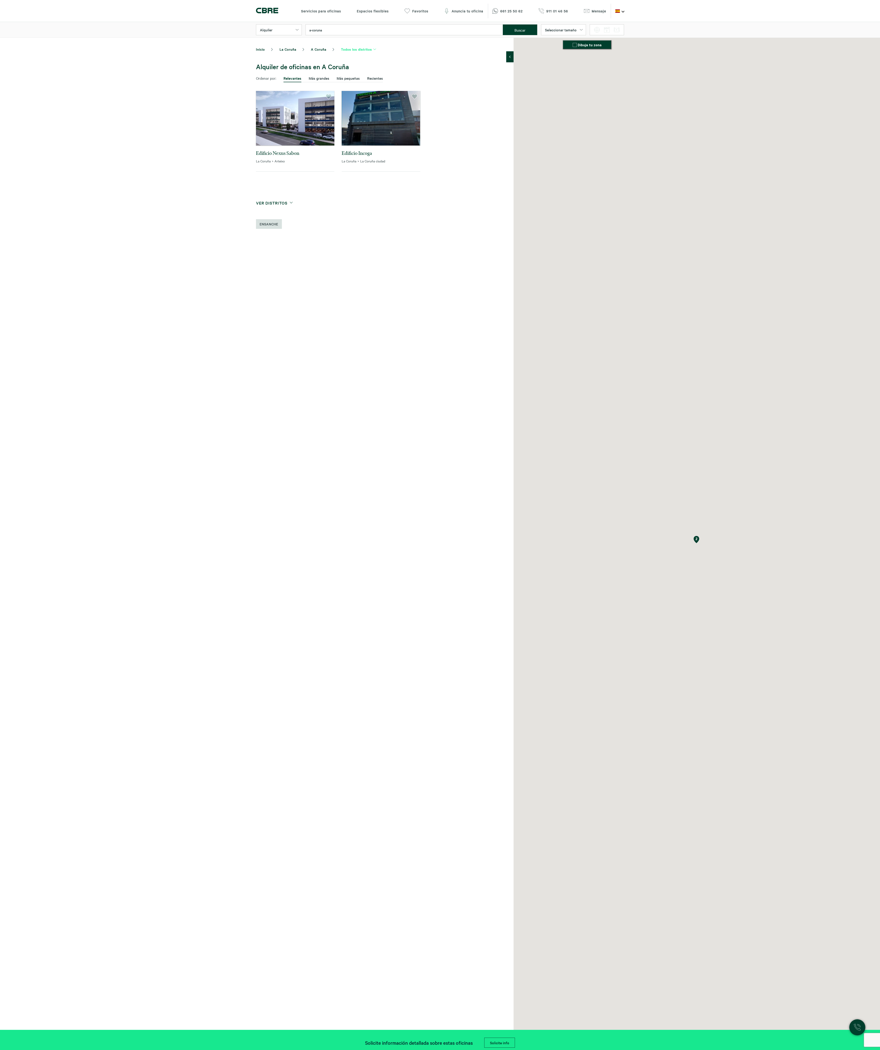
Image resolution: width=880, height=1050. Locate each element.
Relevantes (292, 78)
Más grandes (319, 78)
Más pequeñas (348, 78)
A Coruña (318, 49)
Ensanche (269, 224)
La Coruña (288, 49)
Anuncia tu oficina (467, 11)
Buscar (519, 30)
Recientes (375, 78)
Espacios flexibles (373, 11)
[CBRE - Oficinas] (267, 11)
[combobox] (404, 30)
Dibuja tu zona (590, 45)
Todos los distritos (356, 49)
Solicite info (499, 1042)
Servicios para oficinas (321, 11)
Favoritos (420, 11)
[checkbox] (575, 45)
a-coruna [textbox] (315, 30)
